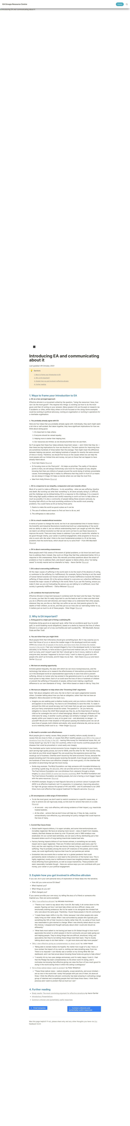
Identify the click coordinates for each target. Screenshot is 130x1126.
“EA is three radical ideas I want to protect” (48, 968)
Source (48, 463)
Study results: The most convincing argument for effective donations (58, 993)
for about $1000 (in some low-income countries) (57, 774)
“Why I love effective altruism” (43, 901)
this (95, 1021)
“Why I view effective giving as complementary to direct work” (56, 943)
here (62, 698)
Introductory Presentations (42, 996)
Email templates (38, 1008)
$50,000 (55, 769)
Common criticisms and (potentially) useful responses (80, 1009)
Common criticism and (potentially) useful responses (52, 1000)
